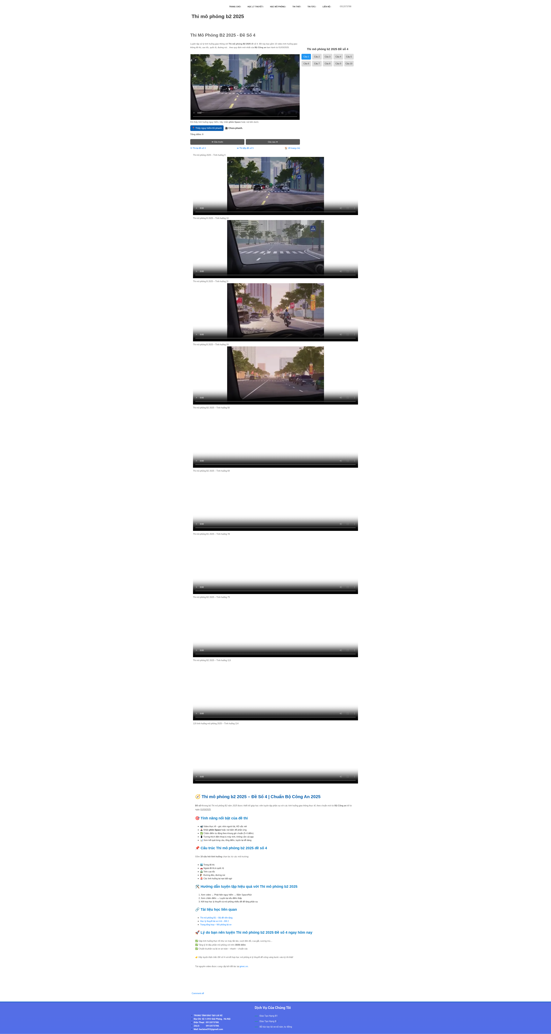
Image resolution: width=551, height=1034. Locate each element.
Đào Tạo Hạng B (268, 1021)
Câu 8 (327, 63)
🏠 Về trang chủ (292, 148)
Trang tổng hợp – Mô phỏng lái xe (215, 924)
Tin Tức (311, 7)
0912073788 (345, 6)
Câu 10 (349, 63)
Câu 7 (317, 63)
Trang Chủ (234, 7)
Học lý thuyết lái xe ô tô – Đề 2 (214, 921)
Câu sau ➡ (273, 142)
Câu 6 (306, 63)
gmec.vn (244, 966)
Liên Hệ (326, 7)
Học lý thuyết (255, 7)
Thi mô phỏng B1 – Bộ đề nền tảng (216, 917)
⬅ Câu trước (217, 142)
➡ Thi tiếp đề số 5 (245, 148)
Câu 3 (327, 56)
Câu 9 (338, 63)
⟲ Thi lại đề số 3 (198, 148)
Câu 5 (349, 56)
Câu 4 (338, 56)
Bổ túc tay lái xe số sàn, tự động (276, 1026)
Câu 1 (306, 56)
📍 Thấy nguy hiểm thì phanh (207, 128)
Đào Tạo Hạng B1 (269, 1015)
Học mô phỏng (277, 7)
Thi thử (296, 7)
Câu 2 (317, 56)
